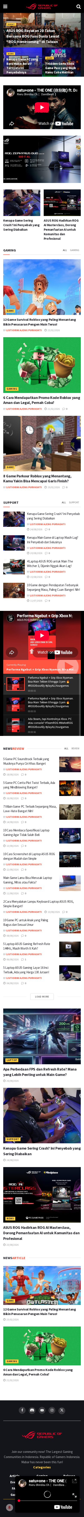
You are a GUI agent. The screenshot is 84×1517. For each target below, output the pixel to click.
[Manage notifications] (9, 1507)
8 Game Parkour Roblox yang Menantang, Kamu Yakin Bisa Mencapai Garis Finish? (37, 478)
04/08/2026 (12, 983)
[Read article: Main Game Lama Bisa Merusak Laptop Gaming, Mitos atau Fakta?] (70, 883)
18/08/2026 (12, 774)
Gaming (74, 250)
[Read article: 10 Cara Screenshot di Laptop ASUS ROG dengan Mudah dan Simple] (70, 859)
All (65, 250)
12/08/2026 (12, 869)
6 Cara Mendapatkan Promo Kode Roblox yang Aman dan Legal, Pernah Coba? (41, 400)
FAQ (15, 1488)
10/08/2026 (53, 911)
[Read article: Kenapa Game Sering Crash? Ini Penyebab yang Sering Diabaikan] (14, 519)
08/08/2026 (12, 935)
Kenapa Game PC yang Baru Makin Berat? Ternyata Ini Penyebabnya (22, 65)
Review (75, 748)
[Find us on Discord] (32, 1410)
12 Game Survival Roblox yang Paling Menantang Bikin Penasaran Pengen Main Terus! (39, 1311)
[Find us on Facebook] (22, 1410)
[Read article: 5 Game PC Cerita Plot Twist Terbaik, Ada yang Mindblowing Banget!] (70, 788)
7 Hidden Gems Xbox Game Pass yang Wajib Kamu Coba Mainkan (60, 68)
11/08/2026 (12, 893)
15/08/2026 (36, 576)
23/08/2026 (12, 1244)
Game (11, 53)
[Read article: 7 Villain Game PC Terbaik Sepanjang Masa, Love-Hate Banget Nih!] (70, 812)
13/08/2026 (12, 845)
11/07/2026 (36, 600)
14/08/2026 (12, 822)
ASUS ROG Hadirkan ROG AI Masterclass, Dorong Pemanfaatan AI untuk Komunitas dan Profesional (20, 229)
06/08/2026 (12, 959)
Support (74, 502)
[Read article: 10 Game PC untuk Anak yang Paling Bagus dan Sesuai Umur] (70, 925)
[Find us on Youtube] (42, 1410)
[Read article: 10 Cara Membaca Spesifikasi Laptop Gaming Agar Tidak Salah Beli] (70, 835)
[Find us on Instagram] (51, 1410)
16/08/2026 (12, 798)
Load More (42, 996)
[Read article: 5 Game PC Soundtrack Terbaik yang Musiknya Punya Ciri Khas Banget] (70, 764)
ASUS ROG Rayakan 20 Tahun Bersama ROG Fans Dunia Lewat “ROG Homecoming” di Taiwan (32, 36)
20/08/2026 (36, 553)
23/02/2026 (53, 330)
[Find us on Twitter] (61, 1410)
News (10, 1218)
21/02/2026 (53, 408)
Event (11, 24)
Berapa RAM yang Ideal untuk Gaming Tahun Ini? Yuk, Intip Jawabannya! (61, 225)
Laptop (12, 1060)
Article (15, 1476)
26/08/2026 (12, 1080)
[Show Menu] (5, 6)
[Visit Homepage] (42, 6)
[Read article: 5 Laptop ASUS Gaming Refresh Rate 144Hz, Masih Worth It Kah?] (70, 949)
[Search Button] (78, 6)
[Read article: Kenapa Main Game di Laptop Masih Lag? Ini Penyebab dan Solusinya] (14, 543)
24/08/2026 (36, 529)
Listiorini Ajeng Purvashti (24, 330)
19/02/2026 (53, 487)
